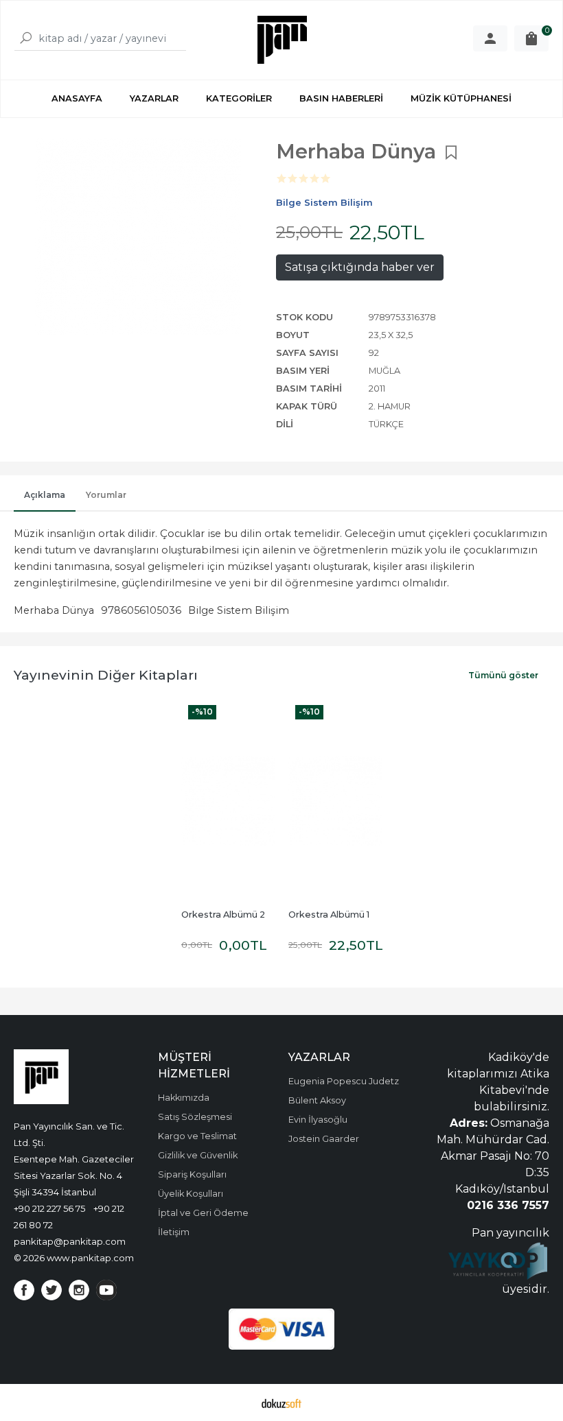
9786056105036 (141, 610)
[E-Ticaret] (281, 1402)
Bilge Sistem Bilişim (238, 610)
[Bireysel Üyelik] (490, 38)
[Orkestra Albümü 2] (228, 801)
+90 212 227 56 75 (49, 1208)
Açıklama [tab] (44, 495)
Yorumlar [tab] (106, 495)
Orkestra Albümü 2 (223, 914)
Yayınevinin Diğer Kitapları (106, 675)
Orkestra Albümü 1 (328, 914)
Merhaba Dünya (54, 610)
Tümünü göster (503, 675)
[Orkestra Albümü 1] (335, 801)
